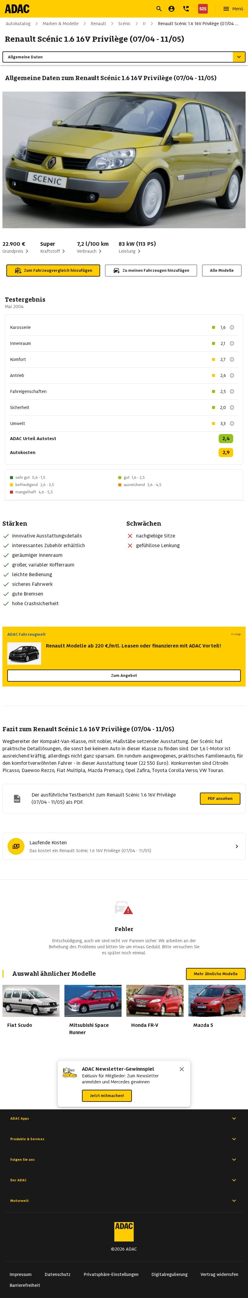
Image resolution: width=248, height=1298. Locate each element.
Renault (98, 23)
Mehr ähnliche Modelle (216, 973)
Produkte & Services (27, 1139)
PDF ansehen (220, 798)
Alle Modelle (222, 270)
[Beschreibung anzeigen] (232, 327)
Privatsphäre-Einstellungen (111, 1274)
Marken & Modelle (61, 23)
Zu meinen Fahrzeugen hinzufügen (155, 270)
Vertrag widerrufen (219, 1274)
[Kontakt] (186, 8)
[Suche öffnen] (159, 8)
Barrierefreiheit (25, 1285)
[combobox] (116, 9)
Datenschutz (57, 1274)
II (144, 23)
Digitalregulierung (170, 1274)
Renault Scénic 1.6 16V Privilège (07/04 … (198, 23)
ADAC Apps (19, 1118)
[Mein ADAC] (171, 8)
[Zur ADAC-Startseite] (17, 9)
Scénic (124, 23)
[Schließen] (181, 1070)
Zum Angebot (124, 675)
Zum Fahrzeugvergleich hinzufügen (58, 270)
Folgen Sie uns (22, 1159)
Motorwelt (19, 1201)
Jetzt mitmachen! (107, 1095)
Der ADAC (18, 1180)
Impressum (21, 1274)
